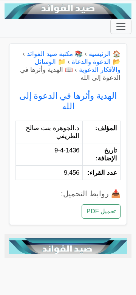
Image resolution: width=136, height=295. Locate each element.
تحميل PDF (101, 211)
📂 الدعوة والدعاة (96, 61)
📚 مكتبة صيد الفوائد (55, 53)
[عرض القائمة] (120, 26)
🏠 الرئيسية (105, 53)
